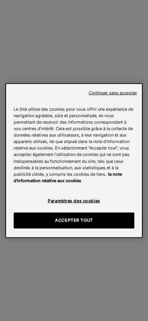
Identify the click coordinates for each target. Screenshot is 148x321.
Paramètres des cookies (74, 200)
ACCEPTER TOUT (74, 219)
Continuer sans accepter (113, 93)
